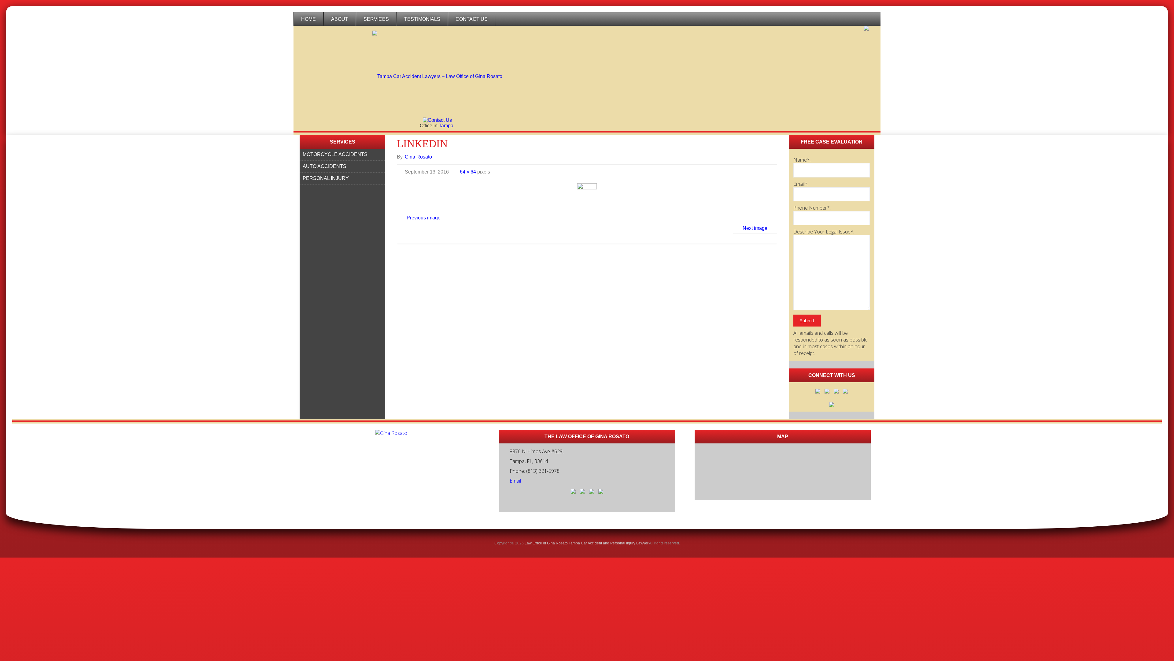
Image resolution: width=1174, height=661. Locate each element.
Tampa (446, 125)
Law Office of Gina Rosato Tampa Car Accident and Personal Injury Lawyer (586, 543)
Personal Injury (326, 178)
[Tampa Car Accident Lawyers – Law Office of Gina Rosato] (437, 71)
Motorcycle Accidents (335, 154)
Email (515, 480)
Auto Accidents (324, 166)
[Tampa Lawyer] (866, 28)
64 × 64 (468, 171)
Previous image (424, 217)
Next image (755, 228)
